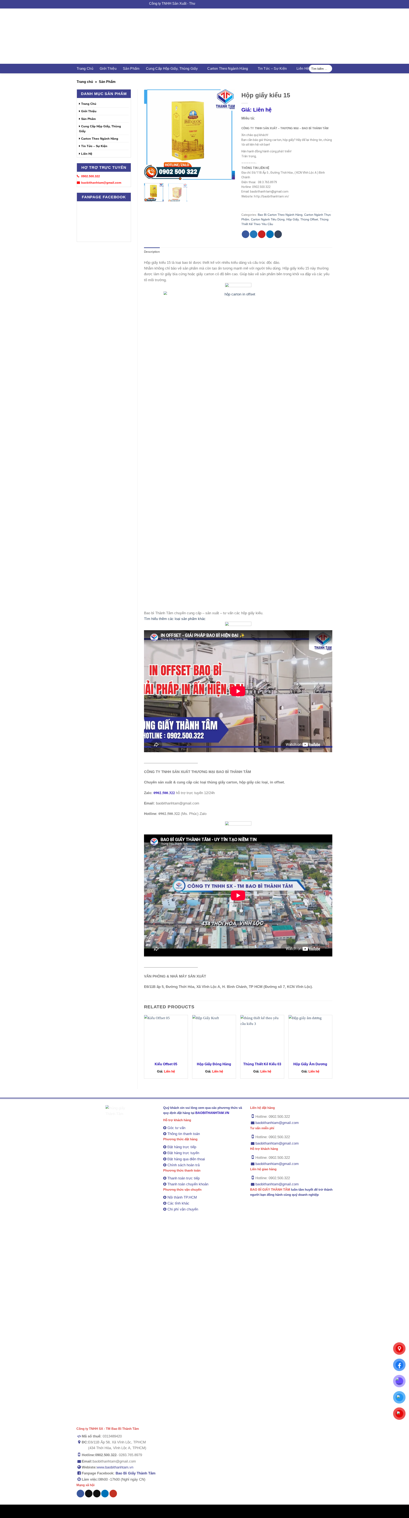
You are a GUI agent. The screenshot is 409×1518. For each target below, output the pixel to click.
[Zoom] (149, 174)
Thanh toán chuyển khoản (187, 1184)
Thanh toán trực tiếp (183, 1178)
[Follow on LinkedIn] (105, 1494)
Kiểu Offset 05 (166, 1064)
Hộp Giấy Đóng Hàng (214, 1064)
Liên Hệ (303, 68)
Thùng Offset (309, 219)
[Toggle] (127, 128)
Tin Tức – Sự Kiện (272, 68)
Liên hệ (256, 110)
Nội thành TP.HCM (182, 1197)
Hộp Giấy (292, 219)
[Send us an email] (97, 1494)
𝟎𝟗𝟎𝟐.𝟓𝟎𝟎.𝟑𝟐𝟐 (164, 793)
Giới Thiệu (108, 68)
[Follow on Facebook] (80, 1494)
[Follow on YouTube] (113, 1494)
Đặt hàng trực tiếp (181, 1147)
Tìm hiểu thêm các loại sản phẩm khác (175, 619)
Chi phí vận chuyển (182, 1209)
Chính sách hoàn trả (183, 1165)
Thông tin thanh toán (183, 1134)
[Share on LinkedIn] (270, 234)
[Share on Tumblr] (278, 234)
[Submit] (327, 68)
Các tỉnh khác (178, 1204)
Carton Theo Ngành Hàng (227, 68)
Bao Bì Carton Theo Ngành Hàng (280, 214)
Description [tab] (152, 251)
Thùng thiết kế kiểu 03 (262, 1064)
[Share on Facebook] (245, 234)
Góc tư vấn (176, 1128)
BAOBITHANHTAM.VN (212, 1113)
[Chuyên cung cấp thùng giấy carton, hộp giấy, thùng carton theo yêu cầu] (204, 36)
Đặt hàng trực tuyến (183, 1153)
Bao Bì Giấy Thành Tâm (136, 1473)
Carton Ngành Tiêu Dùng (268, 219)
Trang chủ (85, 82)
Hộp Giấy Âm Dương (310, 1064)
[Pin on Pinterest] (261, 234)
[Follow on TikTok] (88, 1494)
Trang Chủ (85, 68)
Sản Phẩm (131, 68)
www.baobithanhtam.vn (115, 1467)
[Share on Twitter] (253, 234)
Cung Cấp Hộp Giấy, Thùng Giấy (172, 68)
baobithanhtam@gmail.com (277, 1123)
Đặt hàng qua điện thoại (186, 1159)
